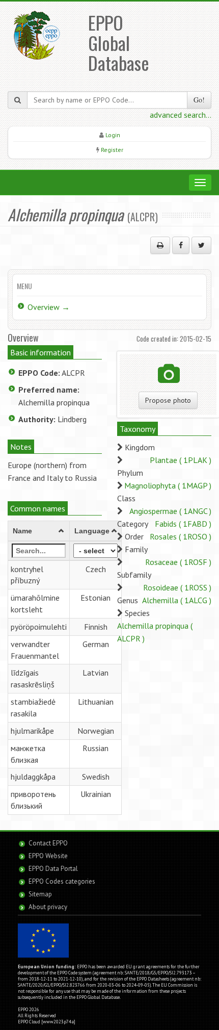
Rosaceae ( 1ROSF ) (178, 562)
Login (112, 135)
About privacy (48, 907)
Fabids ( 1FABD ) (183, 524)
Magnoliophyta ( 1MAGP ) (167, 485)
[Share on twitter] (201, 245)
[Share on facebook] (180, 245)
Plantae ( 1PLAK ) (180, 460)
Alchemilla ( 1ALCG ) (176, 600)
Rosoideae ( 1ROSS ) (177, 587)
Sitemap (40, 894)
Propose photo (168, 400)
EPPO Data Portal (53, 868)
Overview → (49, 307)
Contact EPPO (48, 843)
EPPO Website (48, 856)
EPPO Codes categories (62, 881)
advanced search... (180, 115)
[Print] (160, 245)
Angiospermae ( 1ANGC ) (170, 511)
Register (112, 149)
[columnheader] (39, 531)
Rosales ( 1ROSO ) (180, 536)
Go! (199, 100)
